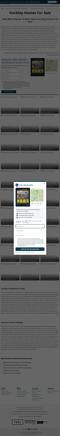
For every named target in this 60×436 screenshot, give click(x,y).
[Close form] (44, 183)
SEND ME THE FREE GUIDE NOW (30, 249)
